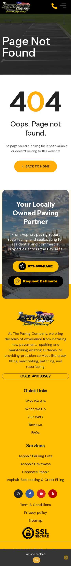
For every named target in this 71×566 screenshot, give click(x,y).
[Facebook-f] (29, 493)
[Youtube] (41, 493)
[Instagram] (18, 493)
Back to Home (38, 166)
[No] (66, 557)
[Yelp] (52, 493)
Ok (36, 560)
